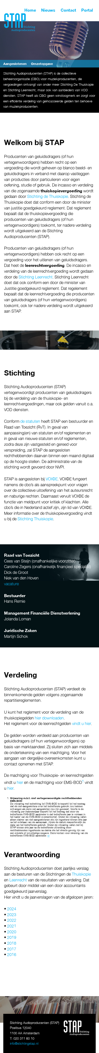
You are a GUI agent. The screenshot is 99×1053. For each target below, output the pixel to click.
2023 (11, 914)
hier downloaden (49, 717)
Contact (68, 10)
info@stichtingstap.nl (24, 1043)
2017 (11, 948)
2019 (11, 937)
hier (20, 782)
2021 (11, 925)
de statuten (30, 421)
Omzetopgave (42, 64)
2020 (11, 931)
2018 (11, 943)
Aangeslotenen (15, 64)
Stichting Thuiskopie (35, 518)
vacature (11, 583)
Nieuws (48, 10)
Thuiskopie (81, 874)
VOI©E (52, 478)
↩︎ (48, 835)
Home (30, 10)
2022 (11, 920)
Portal (87, 10)
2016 (11, 954)
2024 (11, 908)
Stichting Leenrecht (36, 276)
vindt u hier (81, 723)
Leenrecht (18, 879)
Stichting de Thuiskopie (47, 196)
